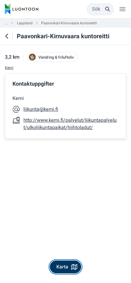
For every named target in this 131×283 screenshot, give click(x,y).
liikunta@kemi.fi (40, 109)
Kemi (9, 68)
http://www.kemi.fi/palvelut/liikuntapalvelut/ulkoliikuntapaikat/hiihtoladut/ (70, 124)
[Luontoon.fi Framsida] (21, 9)
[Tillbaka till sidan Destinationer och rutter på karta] (7, 36)
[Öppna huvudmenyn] (122, 9)
